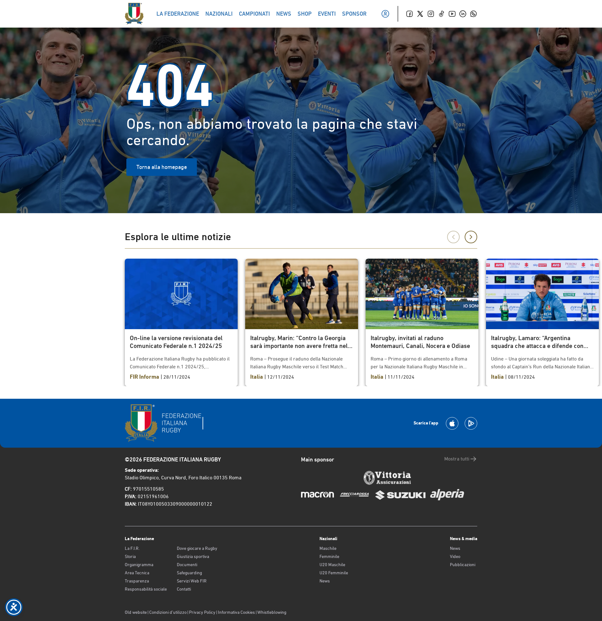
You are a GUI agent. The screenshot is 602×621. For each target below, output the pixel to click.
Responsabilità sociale (146, 589)
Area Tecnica (137, 572)
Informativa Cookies (236, 612)
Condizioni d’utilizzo (168, 612)
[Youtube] (452, 14)
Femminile (329, 556)
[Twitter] (420, 14)
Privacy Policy (202, 612)
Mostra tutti (456, 459)
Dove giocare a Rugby (197, 548)
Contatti (184, 589)
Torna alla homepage (161, 167)
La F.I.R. (132, 548)
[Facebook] (409, 14)
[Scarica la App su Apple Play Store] (452, 423)
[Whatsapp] (473, 14)
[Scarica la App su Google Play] (471, 423)
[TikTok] (441, 14)
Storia (130, 556)
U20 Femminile (333, 572)
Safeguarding (189, 572)
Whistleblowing (271, 612)
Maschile (327, 548)
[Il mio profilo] (385, 13)
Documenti (187, 564)
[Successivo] (471, 237)
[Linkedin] (463, 14)
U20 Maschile (332, 564)
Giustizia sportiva (193, 556)
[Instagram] (431, 14)
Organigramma (139, 564)
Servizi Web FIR (192, 580)
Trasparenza (137, 580)
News (324, 580)
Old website (136, 612)
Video (455, 556)
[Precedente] (453, 237)
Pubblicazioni (462, 564)
